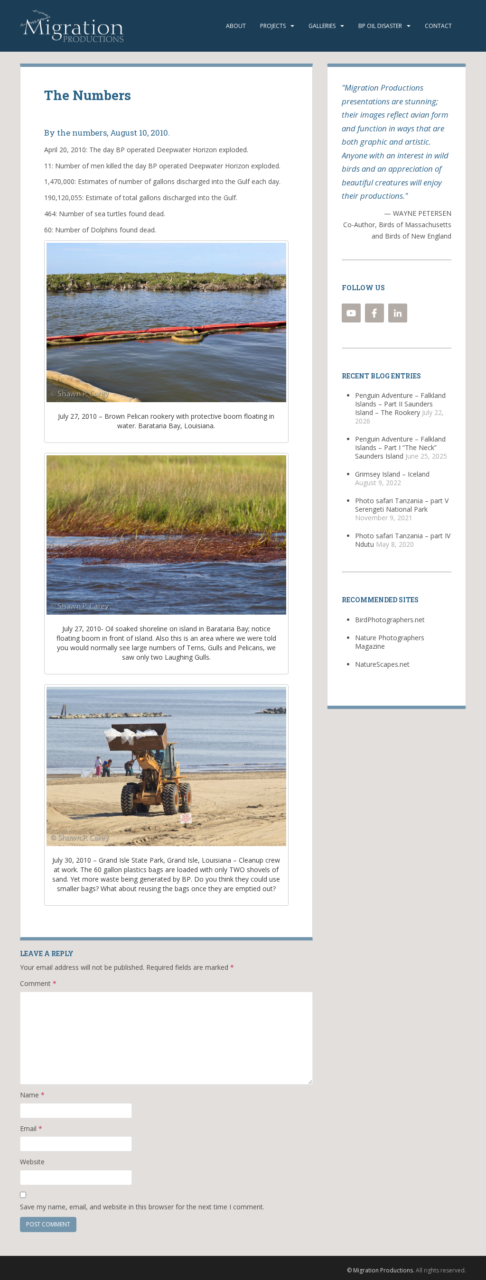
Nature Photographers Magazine (389, 642)
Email (31, 1128)
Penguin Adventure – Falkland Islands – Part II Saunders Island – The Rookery (400, 404)
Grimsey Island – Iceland (392, 474)
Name (32, 1094)
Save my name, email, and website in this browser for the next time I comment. (142, 1206)
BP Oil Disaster (380, 26)
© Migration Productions (380, 1270)
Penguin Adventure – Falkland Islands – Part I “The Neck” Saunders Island (400, 447)
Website (32, 1161)
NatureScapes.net (382, 664)
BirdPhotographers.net (390, 619)
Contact (438, 26)
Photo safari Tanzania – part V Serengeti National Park (402, 505)
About (236, 26)
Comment (38, 983)
